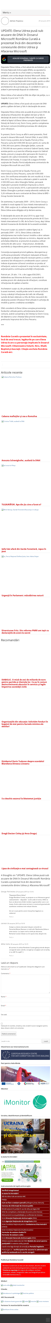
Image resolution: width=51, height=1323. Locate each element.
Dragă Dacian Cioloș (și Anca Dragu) (19, 833)
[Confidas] (9, 1309)
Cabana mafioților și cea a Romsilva (19, 416)
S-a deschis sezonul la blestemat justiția (21, 798)
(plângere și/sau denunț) (23, 1203)
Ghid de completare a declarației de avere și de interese (22, 1212)
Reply (11, 917)
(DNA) (21, 1218)
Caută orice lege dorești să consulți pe (23, 1246)
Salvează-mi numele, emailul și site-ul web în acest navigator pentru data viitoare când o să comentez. (24, 1027)
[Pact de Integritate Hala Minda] (25, 1085)
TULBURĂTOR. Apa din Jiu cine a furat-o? (21, 504)
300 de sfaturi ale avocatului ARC (14, 1196)
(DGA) (21, 1238)
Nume (3, 997)
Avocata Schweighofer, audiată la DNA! (21, 460)
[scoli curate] (25, 1059)
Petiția (4, 1199)
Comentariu (5, 973)
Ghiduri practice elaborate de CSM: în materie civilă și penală (24, 1242)
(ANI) (21, 1221)
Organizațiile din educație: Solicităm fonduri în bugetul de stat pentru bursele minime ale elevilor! (25, 724)
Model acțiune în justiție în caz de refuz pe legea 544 (21, 1209)
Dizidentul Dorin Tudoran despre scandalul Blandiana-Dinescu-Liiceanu (23, 762)
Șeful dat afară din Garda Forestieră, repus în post (24, 550)
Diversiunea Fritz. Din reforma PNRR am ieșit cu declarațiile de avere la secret (25, 631)
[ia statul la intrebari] (21, 1182)
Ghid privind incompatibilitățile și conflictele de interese (22, 1215)
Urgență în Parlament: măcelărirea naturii (23, 595)
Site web (4, 1014)
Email (3, 1006)
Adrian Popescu (16, 21)
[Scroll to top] (48, 1320)
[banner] (25, 6)
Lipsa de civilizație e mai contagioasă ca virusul (25, 868)
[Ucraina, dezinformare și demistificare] (25, 1112)
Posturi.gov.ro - (25, 1250)
